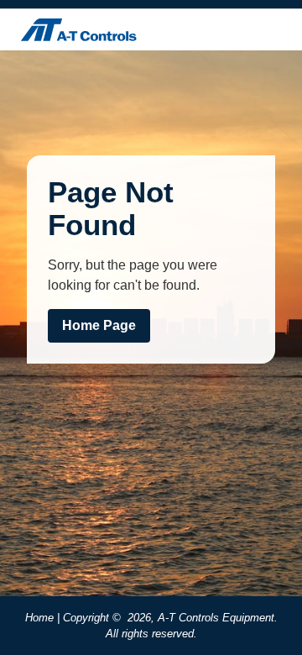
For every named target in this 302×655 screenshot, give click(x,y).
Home (39, 617)
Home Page (99, 325)
